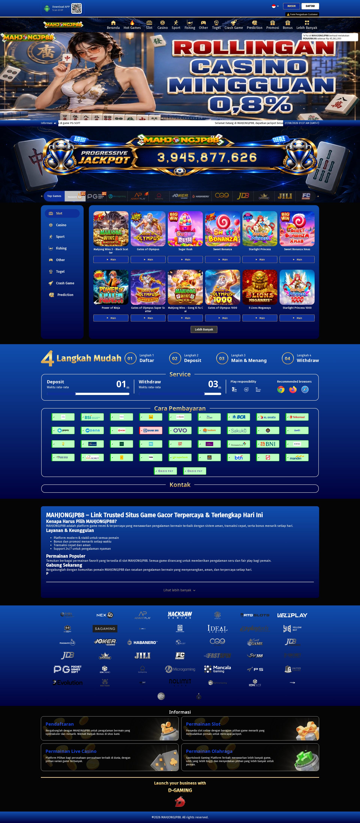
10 (183, 118)
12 (188, 118)
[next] (342, 76)
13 (191, 118)
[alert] (330, 37)
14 (193, 118)
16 (199, 118)
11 (185, 118)
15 (196, 118)
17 (201, 118)
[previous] (18, 76)
